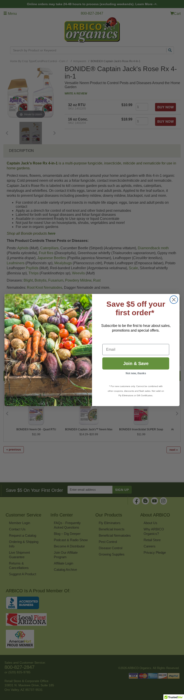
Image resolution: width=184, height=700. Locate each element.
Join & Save (136, 363)
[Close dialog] (174, 300)
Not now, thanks (136, 373)
